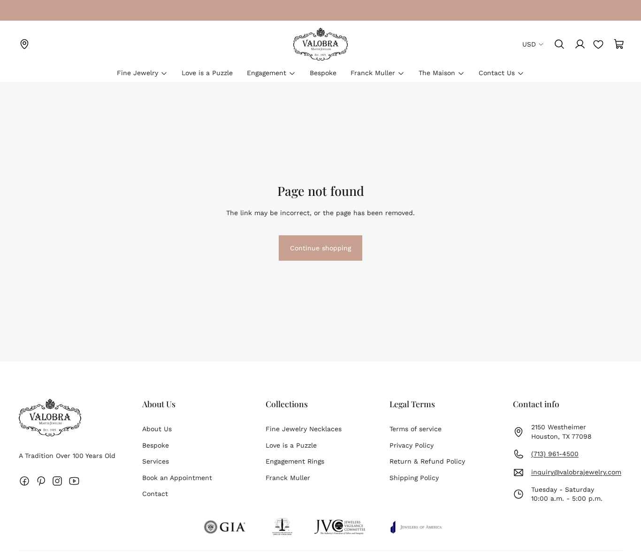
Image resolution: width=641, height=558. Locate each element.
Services (155, 461)
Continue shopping (320, 252)
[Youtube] (74, 481)
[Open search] (559, 44)
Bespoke (155, 445)
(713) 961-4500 (555, 453)
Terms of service (415, 429)
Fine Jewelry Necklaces (304, 429)
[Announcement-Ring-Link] (24, 10)
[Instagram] (57, 481)
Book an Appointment (177, 477)
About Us (157, 429)
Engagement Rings (295, 461)
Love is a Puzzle (291, 445)
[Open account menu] (580, 44)
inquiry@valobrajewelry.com (576, 472)
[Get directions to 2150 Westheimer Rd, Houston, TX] (24, 44)
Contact (155, 493)
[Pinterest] (40, 481)
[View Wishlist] (598, 44)
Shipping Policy (414, 477)
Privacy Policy (411, 445)
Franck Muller (288, 477)
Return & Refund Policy (427, 461)
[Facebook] (24, 481)
